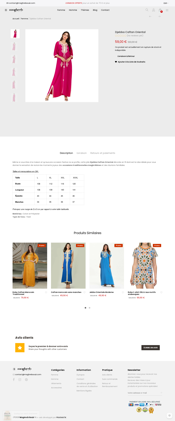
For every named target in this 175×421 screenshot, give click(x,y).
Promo (41, 245)
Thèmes (85, 10)
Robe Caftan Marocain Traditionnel (23, 293)
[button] (129, 36)
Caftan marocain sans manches (66, 292)
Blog (95, 10)
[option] (61, 65)
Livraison (82, 153)
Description (66, 153)
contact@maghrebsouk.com (28, 374)
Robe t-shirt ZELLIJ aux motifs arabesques (142, 293)
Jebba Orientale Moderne (101, 292)
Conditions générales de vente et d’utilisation (87, 385)
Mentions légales (84, 390)
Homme (73, 10)
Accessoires (56, 387)
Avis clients (107, 374)
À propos (80, 374)
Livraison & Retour (126, 56)
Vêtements (56, 383)
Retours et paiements (102, 153)
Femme (61, 10)
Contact (105, 10)
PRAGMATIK (61, 417)
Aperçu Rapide (31, 286)
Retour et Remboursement (109, 385)
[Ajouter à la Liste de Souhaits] (46, 292)
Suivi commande (109, 379)
